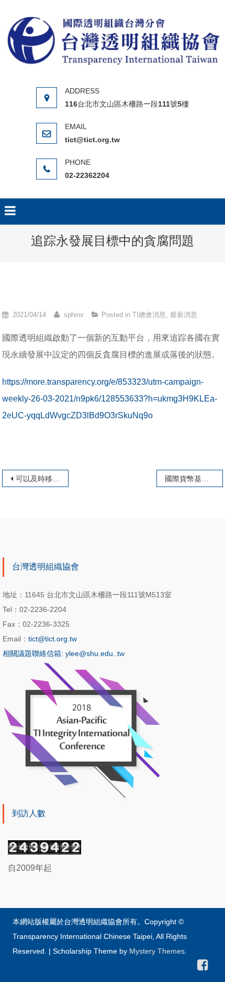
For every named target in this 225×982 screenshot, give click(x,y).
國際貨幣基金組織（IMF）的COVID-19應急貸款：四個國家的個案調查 (193, 478)
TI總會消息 (149, 315)
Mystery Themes (157, 951)
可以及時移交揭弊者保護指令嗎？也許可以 (42, 478)
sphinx (74, 315)
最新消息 (183, 315)
